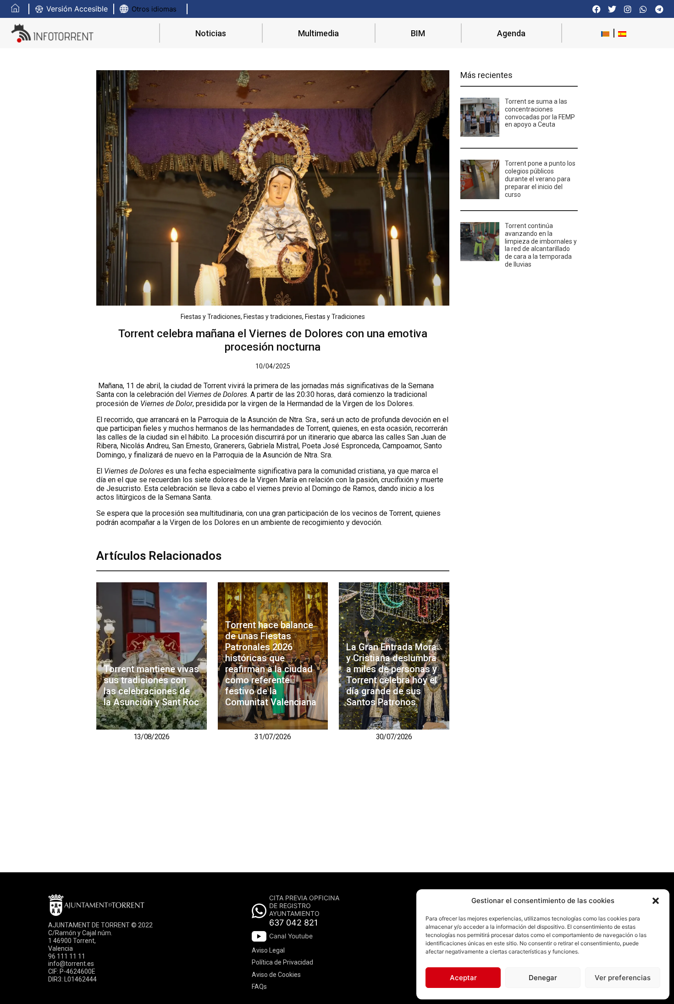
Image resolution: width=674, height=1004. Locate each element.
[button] (655, 900)
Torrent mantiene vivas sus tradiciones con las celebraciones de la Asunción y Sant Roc (151, 686)
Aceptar (463, 977)
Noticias (210, 33)
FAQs (259, 986)
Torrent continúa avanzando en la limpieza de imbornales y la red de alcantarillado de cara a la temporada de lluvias (541, 245)
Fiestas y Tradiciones (211, 316)
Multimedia (318, 33)
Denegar (543, 977)
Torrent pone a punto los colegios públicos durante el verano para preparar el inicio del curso (540, 179)
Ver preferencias (623, 977)
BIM (418, 33)
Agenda (511, 33)
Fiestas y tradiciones (272, 316)
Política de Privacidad (282, 962)
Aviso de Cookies (276, 974)
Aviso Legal (268, 950)
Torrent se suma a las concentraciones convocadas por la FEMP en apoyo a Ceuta (540, 113)
